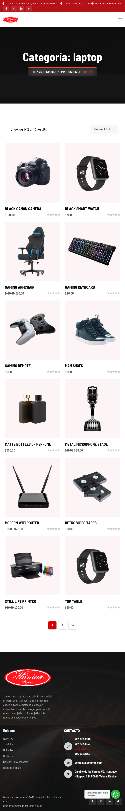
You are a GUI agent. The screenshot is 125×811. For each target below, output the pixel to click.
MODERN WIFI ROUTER (22, 522)
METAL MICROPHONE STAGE (86, 444)
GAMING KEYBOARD (80, 287)
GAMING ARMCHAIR (19, 287)
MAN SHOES (74, 365)
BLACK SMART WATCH (82, 208)
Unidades (8, 750)
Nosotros (8, 738)
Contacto (8, 756)
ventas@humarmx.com (88, 762)
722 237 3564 (70, 3)
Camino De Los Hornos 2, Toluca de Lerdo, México (32, 3)
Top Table (73, 601)
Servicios (8, 744)
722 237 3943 (85, 3)
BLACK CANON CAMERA (23, 208)
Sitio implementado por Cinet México (22, 805)
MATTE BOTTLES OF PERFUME (28, 444)
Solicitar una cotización (15, 761)
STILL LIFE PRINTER (20, 601)
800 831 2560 (115, 3)
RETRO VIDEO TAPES (81, 522)
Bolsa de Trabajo (12, 767)
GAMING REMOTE (18, 365)
